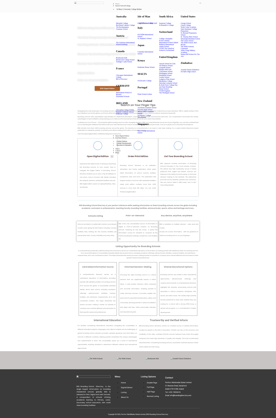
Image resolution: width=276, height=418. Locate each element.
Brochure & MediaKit (124, 145)
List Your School (120, 138)
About (117, 149)
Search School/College (123, 6)
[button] (79, 359)
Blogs (117, 152)
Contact (118, 151)
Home (117, 4)
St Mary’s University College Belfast (129, 9)
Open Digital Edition (122, 136)
